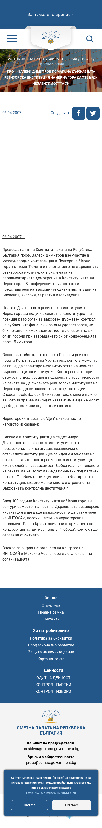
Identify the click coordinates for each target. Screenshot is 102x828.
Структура (51, 605)
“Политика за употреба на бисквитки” (51, 792)
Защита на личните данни (51, 652)
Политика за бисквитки (51, 638)
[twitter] (93, 118)
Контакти (50, 619)
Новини (86, 59)
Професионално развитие (51, 645)
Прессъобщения (51, 64)
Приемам (71, 805)
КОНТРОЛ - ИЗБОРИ (53, 691)
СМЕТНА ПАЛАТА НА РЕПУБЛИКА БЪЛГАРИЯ (42, 59)
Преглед (29, 805)
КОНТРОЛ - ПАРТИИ (53, 684)
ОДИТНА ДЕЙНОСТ (53, 678)
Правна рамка (51, 612)
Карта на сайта (50, 659)
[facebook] (79, 118)
